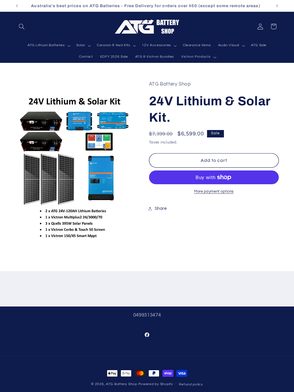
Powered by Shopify (155, 384)
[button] (21, 26)
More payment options (214, 191)
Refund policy (191, 384)
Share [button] (161, 208)
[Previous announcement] (17, 5)
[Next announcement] (277, 5)
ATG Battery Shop (121, 384)
